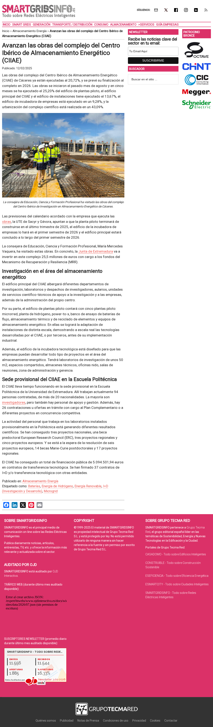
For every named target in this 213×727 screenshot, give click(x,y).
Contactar (170, 720)
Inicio (5, 31)
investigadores (13, 402)
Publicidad (66, 720)
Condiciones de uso (115, 720)
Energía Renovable (88, 486)
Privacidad (139, 720)
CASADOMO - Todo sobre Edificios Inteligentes (175, 554)
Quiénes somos (46, 720)
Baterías (34, 486)
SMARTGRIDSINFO (38, 11)
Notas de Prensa (88, 720)
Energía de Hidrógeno (57, 486)
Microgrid (51, 491)
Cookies (155, 720)
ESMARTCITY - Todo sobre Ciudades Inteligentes (177, 584)
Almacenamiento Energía (29, 31)
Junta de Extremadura (95, 251)
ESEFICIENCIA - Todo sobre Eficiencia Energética (176, 575)
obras (6, 222)
